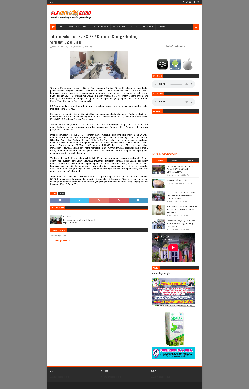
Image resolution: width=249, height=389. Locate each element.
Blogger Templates (83, 386)
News (85, 26)
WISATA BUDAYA (119, 26)
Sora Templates (66, 386)
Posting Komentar (62, 240)
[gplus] (190, 2)
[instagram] (198, 2)
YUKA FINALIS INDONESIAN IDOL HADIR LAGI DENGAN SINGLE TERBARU (182, 209)
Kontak (62, 26)
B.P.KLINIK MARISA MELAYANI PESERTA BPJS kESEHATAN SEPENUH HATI (181, 195)
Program (73, 26)
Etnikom (161, 26)
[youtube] (194, 2)
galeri (132, 26)
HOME (51, 2)
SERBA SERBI (146, 26)
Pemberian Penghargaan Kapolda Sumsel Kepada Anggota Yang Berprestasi (181, 224)
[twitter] (186, 2)
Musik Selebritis (101, 26)
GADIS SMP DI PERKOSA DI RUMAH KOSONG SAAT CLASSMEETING (180, 169)
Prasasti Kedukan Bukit (177, 180)
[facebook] (183, 2)
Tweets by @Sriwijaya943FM (164, 154)
